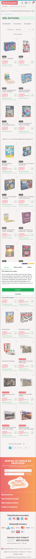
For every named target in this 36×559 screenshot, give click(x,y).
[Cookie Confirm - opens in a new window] (28, 263)
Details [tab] (30, 267)
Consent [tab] (6, 267)
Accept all (18, 289)
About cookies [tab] (18, 267)
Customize (18, 294)
